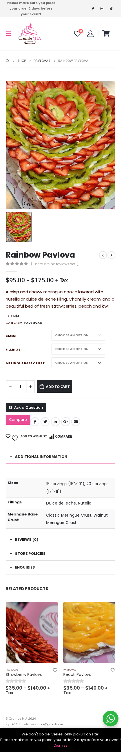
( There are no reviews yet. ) (55, 264)
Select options (48, 611)
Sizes (10, 335)
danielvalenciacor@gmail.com (40, 724)
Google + (65, 421)
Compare (18, 419)
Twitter (45, 421)
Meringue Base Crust (25, 363)
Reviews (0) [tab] (26, 539)
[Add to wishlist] (55, 670)
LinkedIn (55, 421)
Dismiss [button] (61, 745)
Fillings (13, 349)
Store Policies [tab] (30, 553)
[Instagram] (102, 8)
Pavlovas (33, 323)
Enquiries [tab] (25, 567)
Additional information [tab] (41, 456)
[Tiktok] (111, 8)
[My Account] (90, 33)
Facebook (34, 421)
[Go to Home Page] (8, 61)
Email (75, 421)
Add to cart (58, 386)
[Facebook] (93, 8)
